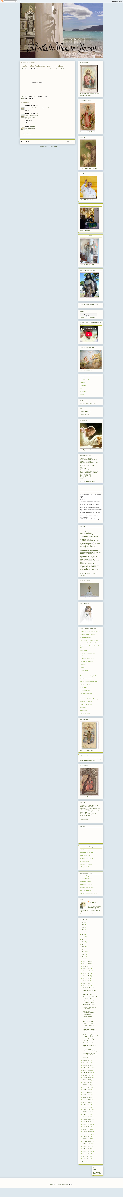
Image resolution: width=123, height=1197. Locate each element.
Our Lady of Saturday (88, 994)
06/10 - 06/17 (87, 1104)
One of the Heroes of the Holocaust (90, 1046)
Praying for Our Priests (89, 1004)
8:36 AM (27, 110)
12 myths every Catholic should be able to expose (90, 1053)
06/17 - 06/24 (87, 1102)
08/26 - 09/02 (87, 1077)
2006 (83, 1161)
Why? (84, 1019)
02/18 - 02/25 (87, 1144)
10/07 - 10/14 (86, 1062)
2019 (83, 929)
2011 (83, 949)
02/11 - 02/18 (87, 1146)
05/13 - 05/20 (87, 1114)
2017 (83, 934)
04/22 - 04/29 (87, 1121)
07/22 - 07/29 (87, 1089)
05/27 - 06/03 (87, 1109)
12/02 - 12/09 (87, 971)
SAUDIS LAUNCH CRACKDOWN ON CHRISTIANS (88, 1025)
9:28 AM (27, 130)
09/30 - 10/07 (87, 1065)
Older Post (70, 142)
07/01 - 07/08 (87, 1097)
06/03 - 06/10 (87, 1107)
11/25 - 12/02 (87, 973)
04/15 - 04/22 (87, 1124)
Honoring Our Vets (88, 1021)
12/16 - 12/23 (87, 966)
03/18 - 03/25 (87, 1134)
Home (48, 142)
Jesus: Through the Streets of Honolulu (90, 991)
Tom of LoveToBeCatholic (31, 69)
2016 (83, 937)
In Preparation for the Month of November (89, 1001)
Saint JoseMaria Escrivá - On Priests (90, 1007)
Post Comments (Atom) (51, 146)
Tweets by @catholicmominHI (88, 403)
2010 (83, 951)
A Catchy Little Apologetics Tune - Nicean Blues (89, 1012)
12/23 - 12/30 (87, 963)
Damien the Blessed (88, 988)
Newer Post (25, 142)
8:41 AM (27, 122)
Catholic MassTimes (85, 411)
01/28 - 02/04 (87, 1151)
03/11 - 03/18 (87, 1136)
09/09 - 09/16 (87, 1072)
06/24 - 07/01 (87, 1099)
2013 (83, 944)
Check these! (28, 120)
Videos (31, 98)
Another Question (87, 1016)
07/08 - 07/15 (87, 1094)
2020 (83, 927)
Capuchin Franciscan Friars (87, 481)
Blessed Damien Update (89, 1043)
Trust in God (86, 1057)
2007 (83, 959)
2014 (83, 942)
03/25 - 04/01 (87, 1131)
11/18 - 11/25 (86, 976)
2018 (83, 932)
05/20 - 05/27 (87, 1112)
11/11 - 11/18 (86, 978)
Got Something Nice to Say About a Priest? (90, 1035)
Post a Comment (27, 134)
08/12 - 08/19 (87, 1082)
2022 (83, 922)
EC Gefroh (28, 126)
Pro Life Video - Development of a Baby (90, 1050)
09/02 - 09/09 (87, 1075)
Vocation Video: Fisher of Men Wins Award (90, 997)
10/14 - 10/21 (86, 1060)
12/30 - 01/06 (87, 961)
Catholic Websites (85, 414)
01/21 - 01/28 (87, 1153)
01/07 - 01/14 (86, 1158)
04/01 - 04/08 (87, 1129)
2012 (83, 946)
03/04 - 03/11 (87, 1139)
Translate (92, 317)
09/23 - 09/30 (87, 1067)
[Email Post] (45, 96)
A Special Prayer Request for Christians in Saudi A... (90, 1031)
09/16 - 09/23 (87, 1070)
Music (26, 98)
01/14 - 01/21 (86, 1156)
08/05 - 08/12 (87, 1085)
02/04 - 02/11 (87, 1148)
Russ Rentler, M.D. (30, 105)
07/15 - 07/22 (87, 1092)
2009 (83, 954)
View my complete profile (86, 914)
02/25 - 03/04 (87, 1141)
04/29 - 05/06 (87, 1119)
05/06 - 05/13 (87, 1117)
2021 (83, 924)
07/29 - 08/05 (87, 1087)
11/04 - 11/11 (86, 981)
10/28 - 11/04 (87, 983)
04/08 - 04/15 (87, 1126)
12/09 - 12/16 (87, 968)
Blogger (70, 1184)
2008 (83, 956)
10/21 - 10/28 (87, 985)
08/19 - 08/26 (87, 1080)
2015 (83, 939)
